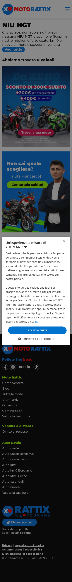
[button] (36, 338)
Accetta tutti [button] (37, 330)
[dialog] (36, 291)
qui (37, 321)
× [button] (64, 241)
